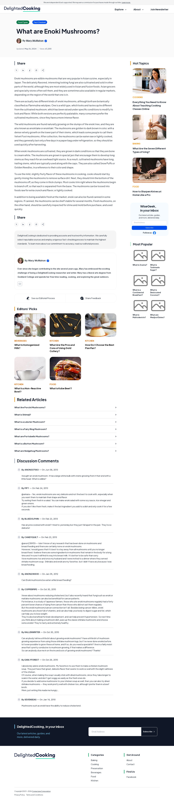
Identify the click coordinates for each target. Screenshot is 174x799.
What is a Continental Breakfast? (138, 292)
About (129, 760)
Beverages (20, 340)
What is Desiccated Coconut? (155, 292)
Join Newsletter (159, 9)
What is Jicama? (140, 265)
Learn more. (126, 2)
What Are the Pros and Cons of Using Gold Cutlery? (62, 348)
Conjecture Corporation (41, 791)
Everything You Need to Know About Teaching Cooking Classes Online (149, 105)
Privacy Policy (19, 795)
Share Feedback (93, 298)
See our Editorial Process (43, 298)
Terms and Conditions (34, 795)
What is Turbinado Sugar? (155, 267)
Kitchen (54, 340)
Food (53, 384)
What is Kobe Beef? (61, 388)
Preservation (97, 768)
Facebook (131, 777)
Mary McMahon (35, 40)
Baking (136, 143)
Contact (130, 764)
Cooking (138, 97)
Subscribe (149, 228)
